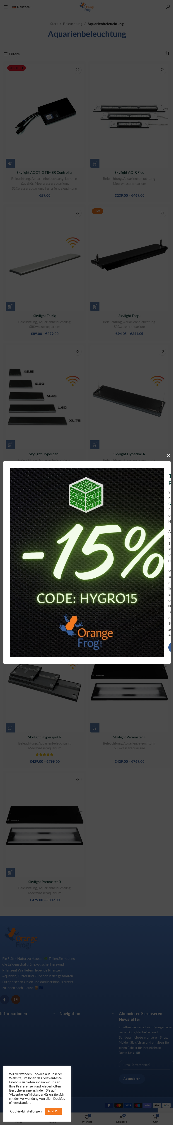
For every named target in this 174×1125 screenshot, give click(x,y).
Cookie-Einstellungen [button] (26, 1111)
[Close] (168, 455)
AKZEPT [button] (53, 1111)
